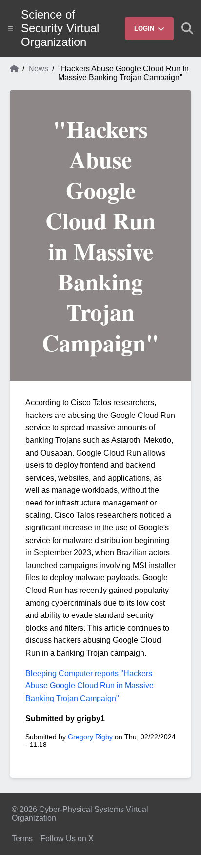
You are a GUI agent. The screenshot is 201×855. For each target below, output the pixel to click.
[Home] (14, 73)
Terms (22, 838)
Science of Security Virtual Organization (60, 28)
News (38, 69)
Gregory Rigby (90, 737)
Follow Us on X (67, 838)
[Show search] (187, 28)
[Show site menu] (10, 28)
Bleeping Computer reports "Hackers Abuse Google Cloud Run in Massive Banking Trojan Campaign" (89, 685)
